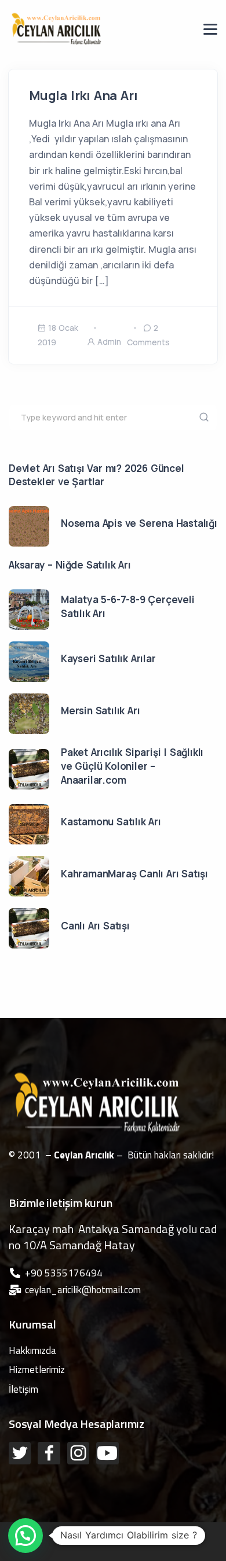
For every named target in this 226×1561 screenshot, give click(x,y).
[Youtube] (107, 1453)
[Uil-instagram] (78, 1453)
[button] (25, 1535)
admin (109, 341)
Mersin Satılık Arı (100, 710)
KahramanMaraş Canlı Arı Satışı (134, 873)
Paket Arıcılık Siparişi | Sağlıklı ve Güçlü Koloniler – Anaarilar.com (132, 766)
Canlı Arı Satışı (95, 925)
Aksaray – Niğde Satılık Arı (70, 564)
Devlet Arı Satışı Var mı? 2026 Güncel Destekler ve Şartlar (96, 475)
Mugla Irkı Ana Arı (83, 95)
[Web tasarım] (115, 1529)
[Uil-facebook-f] (49, 1453)
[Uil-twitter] (20, 1453)
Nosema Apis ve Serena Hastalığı (139, 523)
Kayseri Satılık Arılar (108, 658)
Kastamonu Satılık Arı (111, 821)
